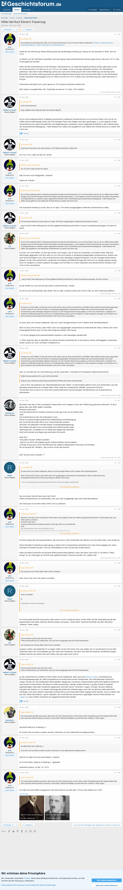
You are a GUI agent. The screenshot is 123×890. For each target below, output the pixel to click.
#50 (119, 348)
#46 (119, 213)
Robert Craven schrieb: (29, 165)
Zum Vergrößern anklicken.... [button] (70, 487)
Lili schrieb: (25, 39)
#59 (119, 738)
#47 (119, 234)
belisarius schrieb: (27, 514)
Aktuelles (27, 9)
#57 (119, 660)
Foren (16, 9)
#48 (119, 271)
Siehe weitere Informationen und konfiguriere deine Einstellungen (28, 885)
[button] (32, 9)
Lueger (22, 697)
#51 (119, 400)
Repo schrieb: (26, 568)
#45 (119, 186)
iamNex (5, 25)
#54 (119, 563)
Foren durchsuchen (20, 14)
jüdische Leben (91, 677)
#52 (119, 463)
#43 (119, 140)
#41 (119, 34)
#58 (119, 707)
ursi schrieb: (25, 144)
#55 (119, 586)
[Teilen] (115, 34)
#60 (119, 773)
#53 (119, 509)
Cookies (27, 878)
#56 (119, 630)
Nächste (29, 29)
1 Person (25, 133)
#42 (119, 97)
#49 (119, 299)
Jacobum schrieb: (27, 591)
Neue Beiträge (6, 14)
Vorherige (7, 29)
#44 (119, 160)
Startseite (7, 9)
